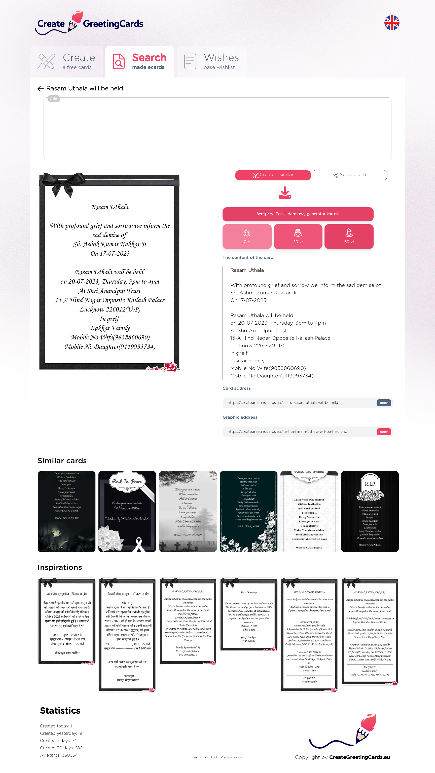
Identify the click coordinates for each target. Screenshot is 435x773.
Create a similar (277, 175)
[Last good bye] (128, 512)
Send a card (353, 175)
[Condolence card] (189, 512)
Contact (211, 757)
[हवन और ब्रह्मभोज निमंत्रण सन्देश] (68, 621)
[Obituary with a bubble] (310, 512)
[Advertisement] (217, 129)
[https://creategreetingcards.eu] (205, 23)
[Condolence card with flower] (68, 512)
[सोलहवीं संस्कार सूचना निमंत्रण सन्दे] (128, 635)
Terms (197, 757)
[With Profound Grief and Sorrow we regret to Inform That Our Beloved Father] (371, 631)
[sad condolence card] (371, 512)
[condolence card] (250, 512)
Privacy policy (231, 757)
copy (384, 402)
